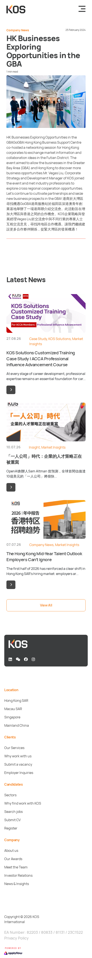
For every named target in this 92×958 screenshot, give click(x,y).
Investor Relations (18, 875)
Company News (17, 30)
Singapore (12, 717)
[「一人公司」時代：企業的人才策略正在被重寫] (10, 487)
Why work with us (17, 756)
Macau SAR (13, 708)
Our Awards (13, 858)
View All (46, 605)
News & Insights (16, 883)
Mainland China (16, 725)
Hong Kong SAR (16, 700)
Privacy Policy (16, 938)
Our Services (14, 747)
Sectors (10, 795)
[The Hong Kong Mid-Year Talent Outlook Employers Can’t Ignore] (10, 585)
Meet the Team (16, 867)
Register (10, 828)
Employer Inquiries (18, 772)
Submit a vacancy (18, 764)
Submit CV (12, 820)
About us (11, 850)
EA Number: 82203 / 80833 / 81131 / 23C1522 (43, 932)
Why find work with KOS (22, 803)
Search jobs (13, 811)
